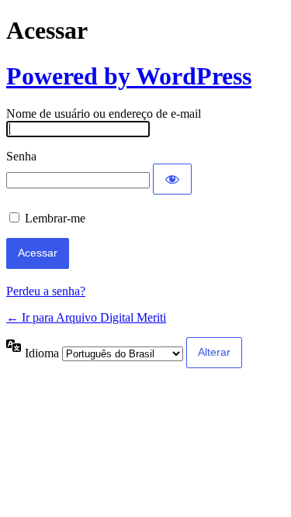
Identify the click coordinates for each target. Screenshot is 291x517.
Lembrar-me (55, 218)
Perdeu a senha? (45, 291)
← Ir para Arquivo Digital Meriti (86, 317)
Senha (21, 156)
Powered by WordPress (128, 76)
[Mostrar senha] (172, 179)
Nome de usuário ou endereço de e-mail (103, 113)
